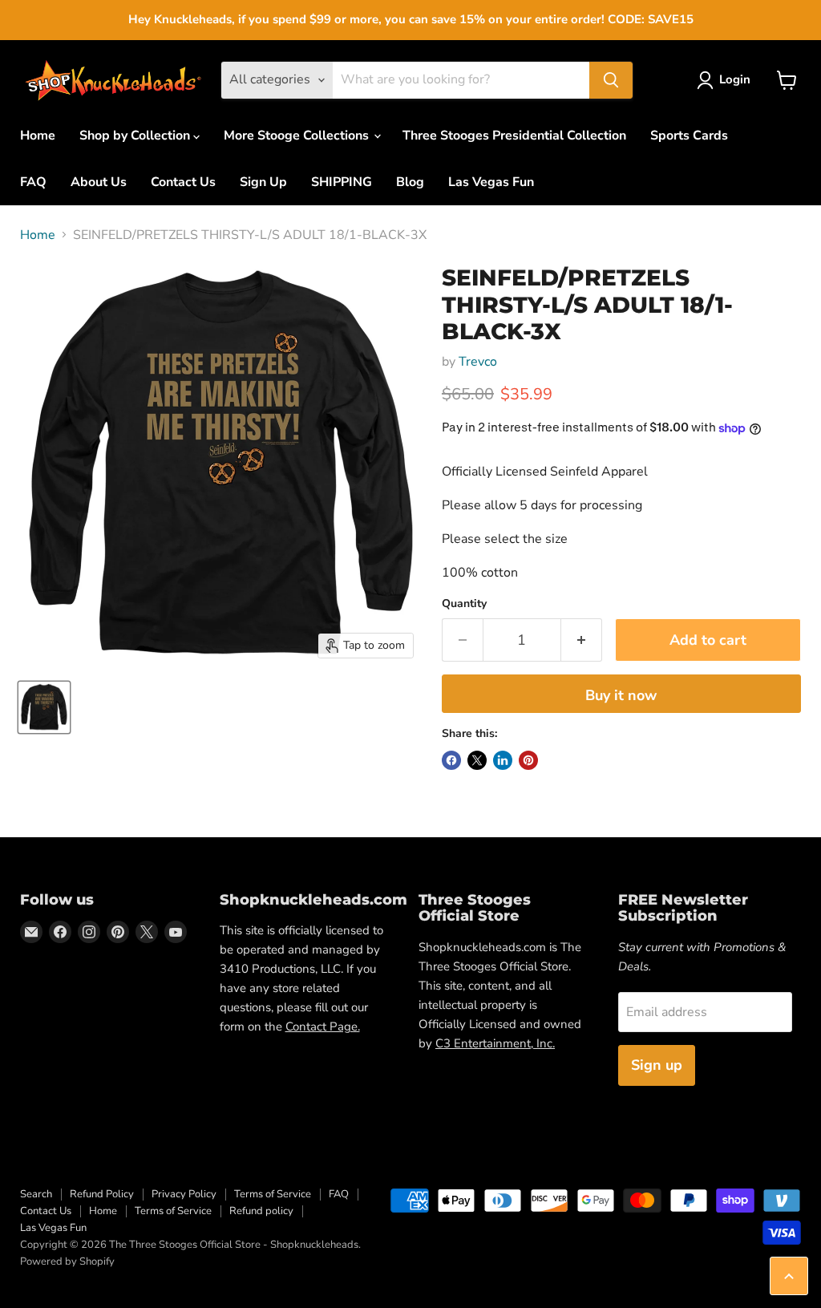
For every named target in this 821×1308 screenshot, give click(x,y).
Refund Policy (102, 1194)
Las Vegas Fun (491, 182)
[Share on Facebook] (451, 760)
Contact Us (183, 182)
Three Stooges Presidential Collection (514, 135)
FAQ (33, 182)
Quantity (464, 603)
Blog (410, 182)
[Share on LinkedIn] (502, 760)
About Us (99, 182)
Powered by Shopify (67, 1261)
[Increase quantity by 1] (581, 640)
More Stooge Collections (298, 135)
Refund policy (261, 1211)
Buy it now (621, 695)
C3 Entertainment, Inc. (495, 1043)
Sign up (656, 1065)
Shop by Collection (136, 135)
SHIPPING (341, 182)
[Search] (611, 80)
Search (36, 1194)
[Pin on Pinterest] (528, 760)
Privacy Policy (184, 1194)
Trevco (478, 362)
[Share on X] (477, 760)
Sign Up (263, 182)
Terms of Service (272, 1194)
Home (37, 135)
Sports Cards (689, 135)
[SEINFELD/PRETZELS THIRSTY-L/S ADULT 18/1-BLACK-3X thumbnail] (44, 707)
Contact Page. (322, 1026)
